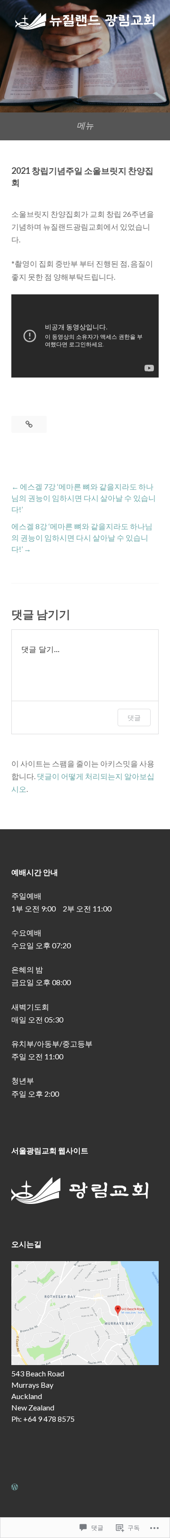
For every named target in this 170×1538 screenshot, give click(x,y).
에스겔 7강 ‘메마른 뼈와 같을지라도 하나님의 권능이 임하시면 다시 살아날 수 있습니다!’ (83, 498)
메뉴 (85, 125)
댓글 (134, 717)
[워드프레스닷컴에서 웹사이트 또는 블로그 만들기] (14, 1486)
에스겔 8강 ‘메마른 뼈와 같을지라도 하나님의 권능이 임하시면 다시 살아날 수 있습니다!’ (82, 537)
